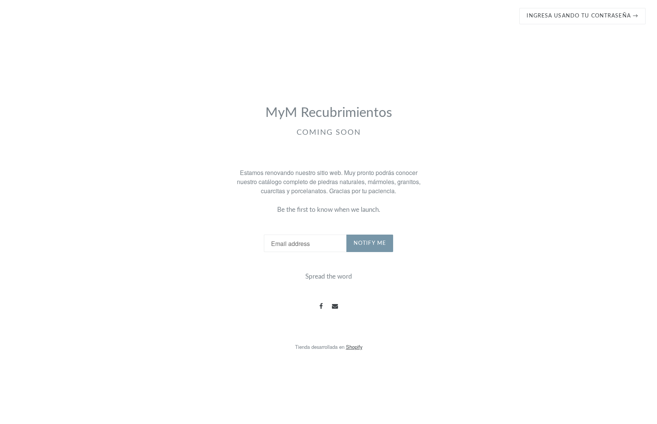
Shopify (354, 346)
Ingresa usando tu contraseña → (582, 16)
